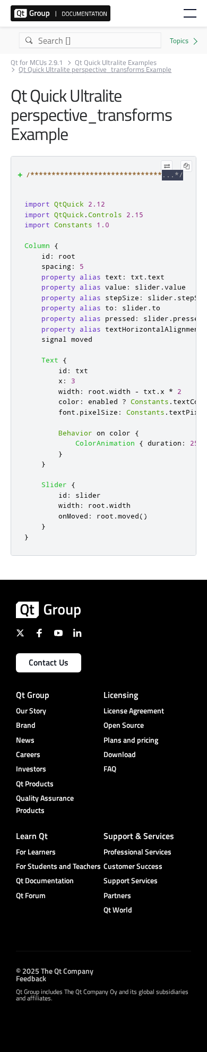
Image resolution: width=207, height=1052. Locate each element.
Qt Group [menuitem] (32, 694)
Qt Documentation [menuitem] (45, 880)
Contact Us (48, 662)
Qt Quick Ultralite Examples (116, 62)
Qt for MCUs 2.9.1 (37, 62)
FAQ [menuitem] (110, 768)
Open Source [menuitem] (124, 724)
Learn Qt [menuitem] (32, 835)
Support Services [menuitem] (131, 880)
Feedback (31, 978)
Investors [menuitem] (31, 768)
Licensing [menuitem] (121, 694)
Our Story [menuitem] (31, 710)
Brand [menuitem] (26, 724)
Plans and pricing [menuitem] (131, 739)
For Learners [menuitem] (36, 851)
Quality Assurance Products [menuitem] (45, 803)
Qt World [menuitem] (118, 909)
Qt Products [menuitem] (35, 783)
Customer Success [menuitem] (133, 866)
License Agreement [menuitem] (134, 710)
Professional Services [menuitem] (137, 851)
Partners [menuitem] (117, 895)
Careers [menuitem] (28, 754)
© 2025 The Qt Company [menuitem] (54, 970)
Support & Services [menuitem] (139, 835)
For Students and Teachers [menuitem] (58, 866)
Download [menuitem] (120, 754)
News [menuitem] (25, 739)
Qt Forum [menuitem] (31, 895)
